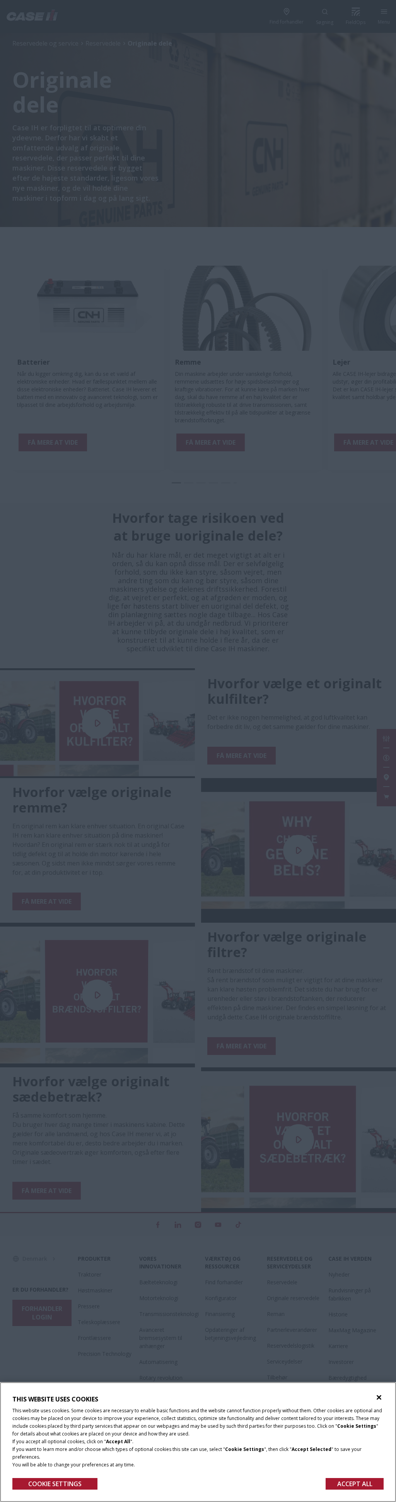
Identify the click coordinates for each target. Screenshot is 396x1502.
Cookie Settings (55, 1484)
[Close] (379, 1397)
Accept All (354, 1484)
